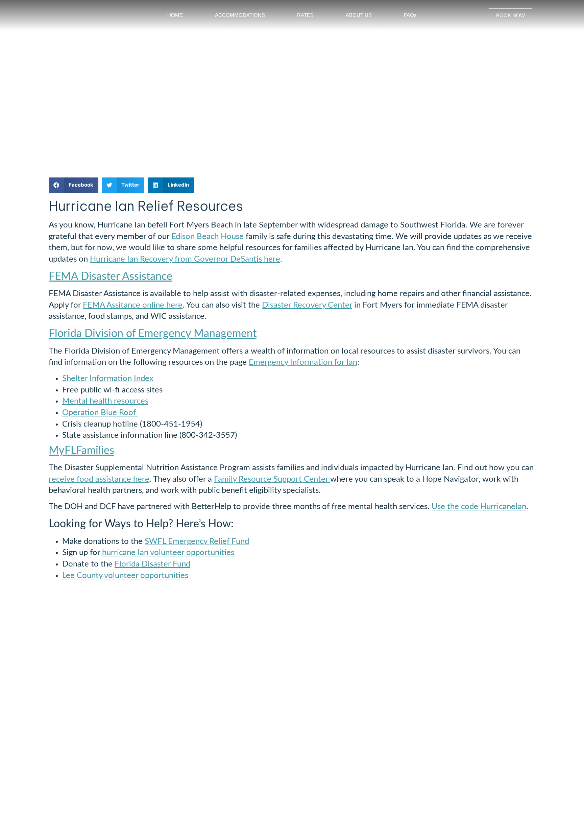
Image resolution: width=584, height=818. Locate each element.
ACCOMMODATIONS (240, 15)
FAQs (410, 15)
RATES (305, 15)
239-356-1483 (68, 757)
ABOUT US (359, 15)
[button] (73, 185)
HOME (175, 15)
